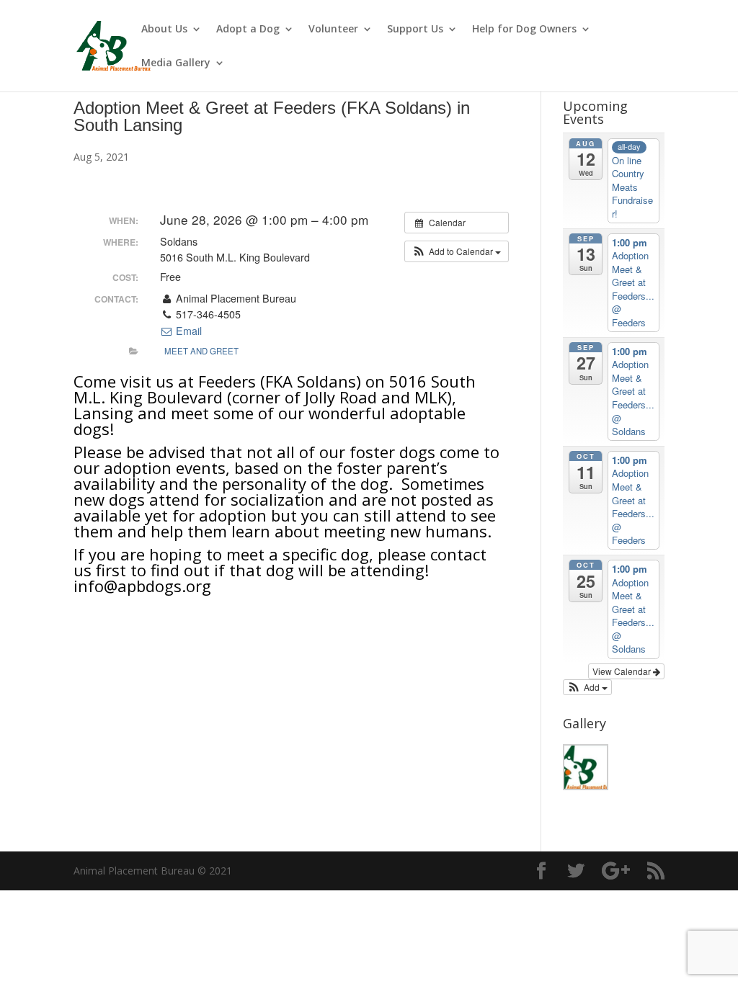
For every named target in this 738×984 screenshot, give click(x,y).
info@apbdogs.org (142, 585)
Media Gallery (175, 63)
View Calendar (622, 671)
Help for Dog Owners (524, 29)
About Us (164, 29)
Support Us (415, 29)
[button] (456, 251)
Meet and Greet (201, 351)
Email (187, 330)
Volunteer (333, 29)
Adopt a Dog (248, 29)
